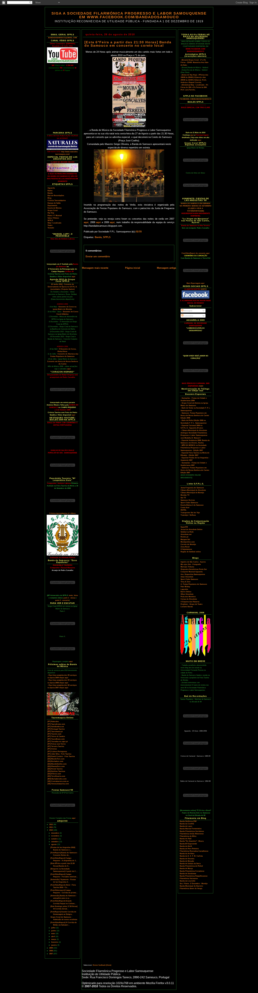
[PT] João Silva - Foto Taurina (59, 754)
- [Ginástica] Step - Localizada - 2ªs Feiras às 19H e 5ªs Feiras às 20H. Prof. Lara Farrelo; (194, 87)
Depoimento (52, 205)
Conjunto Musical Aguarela (192, 572)
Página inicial (132, 268)
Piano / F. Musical (55, 215)
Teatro (50, 225)
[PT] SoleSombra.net (56, 726)
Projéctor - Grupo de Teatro (192, 604)
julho (53, 928)
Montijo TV (185, 495)
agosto (54, 844)
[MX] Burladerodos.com (57, 779)
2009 (51, 948)
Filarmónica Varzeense (189, 878)
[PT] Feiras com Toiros (57, 744)
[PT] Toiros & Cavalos (56, 736)
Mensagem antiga (166, 268)
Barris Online (186, 592)
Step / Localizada (54, 223)
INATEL (184, 510)
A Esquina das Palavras (190, 602)
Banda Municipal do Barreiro (191, 886)
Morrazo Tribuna (187, 567)
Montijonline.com (188, 542)
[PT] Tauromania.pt (55, 731)
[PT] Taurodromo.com (56, 724)
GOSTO (204, 289)
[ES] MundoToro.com (56, 759)
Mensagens (187, 311)
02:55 (139, 231)
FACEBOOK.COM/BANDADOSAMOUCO (195, 99)
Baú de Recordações (56, 195)
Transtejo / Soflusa (188, 515)
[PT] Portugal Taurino (56, 729)
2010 (51, 830)
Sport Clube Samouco (189, 503)
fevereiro (55, 942)
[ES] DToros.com (54, 774)
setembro (55, 842)
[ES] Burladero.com (55, 761)
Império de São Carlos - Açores (193, 562)
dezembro (55, 833)
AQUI (201, 386)
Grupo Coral (53, 210)
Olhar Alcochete (187, 594)
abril (53, 936)
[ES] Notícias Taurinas (56, 771)
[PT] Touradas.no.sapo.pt (58, 741)
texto (71, 595)
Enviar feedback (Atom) (102, 965)
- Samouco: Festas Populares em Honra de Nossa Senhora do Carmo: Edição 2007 (195, 470)
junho (54, 931)
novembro (55, 836)
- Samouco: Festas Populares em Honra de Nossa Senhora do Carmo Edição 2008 (195, 415)
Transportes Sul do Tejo (190, 513)
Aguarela (51, 188)
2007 (51, 954)
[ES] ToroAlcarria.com (56, 776)
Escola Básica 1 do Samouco (192, 505)
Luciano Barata (187, 607)
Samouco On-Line (188, 500)
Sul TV (183, 498)
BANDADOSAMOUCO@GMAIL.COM (62, 38)
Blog (49, 198)
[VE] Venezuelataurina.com (58, 784)
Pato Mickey (185, 587)
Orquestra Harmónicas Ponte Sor (194, 569)
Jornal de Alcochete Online (191, 529)
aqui (73, 276)
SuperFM (184, 527)
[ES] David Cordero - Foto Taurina (61, 756)
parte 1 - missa (69, 598)
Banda (50, 193)
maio (53, 933)
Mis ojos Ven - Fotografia (191, 564)
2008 (51, 951)
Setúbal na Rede (187, 532)
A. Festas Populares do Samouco (194, 584)
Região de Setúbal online (191, 552)
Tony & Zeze (185, 582)
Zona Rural (185, 547)
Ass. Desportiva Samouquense (193, 574)
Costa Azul (185, 507)
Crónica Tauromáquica (57, 200)
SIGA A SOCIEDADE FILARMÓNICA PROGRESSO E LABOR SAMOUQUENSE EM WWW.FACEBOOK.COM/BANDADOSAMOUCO (129, 15)
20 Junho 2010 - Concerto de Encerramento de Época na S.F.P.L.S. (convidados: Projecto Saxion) (62, 286)
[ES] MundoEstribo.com (57, 764)
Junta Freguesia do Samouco (192, 488)
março (54, 939)
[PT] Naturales (53, 721)
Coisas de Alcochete (189, 599)
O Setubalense (186, 549)
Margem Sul (185, 539)
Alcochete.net (186, 534)
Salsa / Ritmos (53, 218)
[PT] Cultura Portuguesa (57, 751)
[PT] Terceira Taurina (56, 746)
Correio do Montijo (188, 544)
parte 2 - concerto (62, 600)
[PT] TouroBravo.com (56, 739)
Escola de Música (54, 208)
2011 (51, 827)
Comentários (188, 316)
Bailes (50, 191)
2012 (51, 824)
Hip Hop (51, 213)
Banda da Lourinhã (187, 881)
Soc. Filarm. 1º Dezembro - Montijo (194, 883)
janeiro (54, 945)
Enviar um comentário (98, 256)
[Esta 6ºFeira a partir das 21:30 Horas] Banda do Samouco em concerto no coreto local (127, 43)
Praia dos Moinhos (188, 597)
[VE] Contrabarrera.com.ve (58, 781)
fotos (76, 595)
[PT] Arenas (52, 749)
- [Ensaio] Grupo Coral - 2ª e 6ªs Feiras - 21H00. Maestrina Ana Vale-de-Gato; (195, 62)
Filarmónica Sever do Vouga (191, 888)
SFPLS (50, 220)
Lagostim (184, 589)
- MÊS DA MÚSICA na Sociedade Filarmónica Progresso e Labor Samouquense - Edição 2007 (194, 447)
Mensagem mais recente (95, 268)
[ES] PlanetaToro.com (56, 766)
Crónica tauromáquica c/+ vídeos (62, 513)
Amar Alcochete (187, 577)
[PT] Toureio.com (54, 734)
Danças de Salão (54, 203)
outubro (54, 839)
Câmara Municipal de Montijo (192, 493)
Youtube (51, 228)
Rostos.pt (184, 537)
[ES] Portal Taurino (55, 769)
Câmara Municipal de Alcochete (193, 490)
